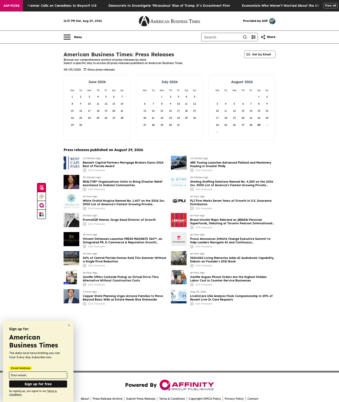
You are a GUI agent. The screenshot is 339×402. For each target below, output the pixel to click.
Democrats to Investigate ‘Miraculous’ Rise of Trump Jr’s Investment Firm (169, 6)
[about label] (84, 170)
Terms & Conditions (172, 398)
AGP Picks (11, 5)
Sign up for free (38, 384)
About (85, 398)
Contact (252, 398)
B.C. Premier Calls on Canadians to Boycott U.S (58, 6)
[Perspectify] (41, 196)
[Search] (245, 37)
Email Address (20, 368)
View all (330, 5)
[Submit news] (41, 187)
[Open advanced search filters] (253, 37)
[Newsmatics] (41, 214)
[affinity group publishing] (41, 205)
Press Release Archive (108, 398)
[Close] (69, 325)
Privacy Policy (234, 398)
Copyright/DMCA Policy (205, 398)
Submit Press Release (140, 398)
